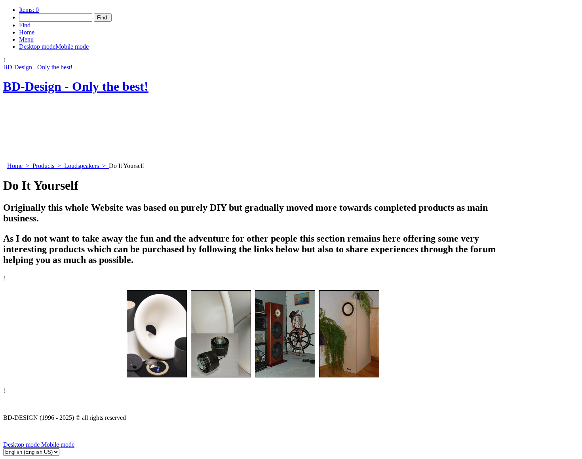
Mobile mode (57, 444)
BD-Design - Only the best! (37, 67)
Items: (29, 9)
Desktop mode (21, 444)
